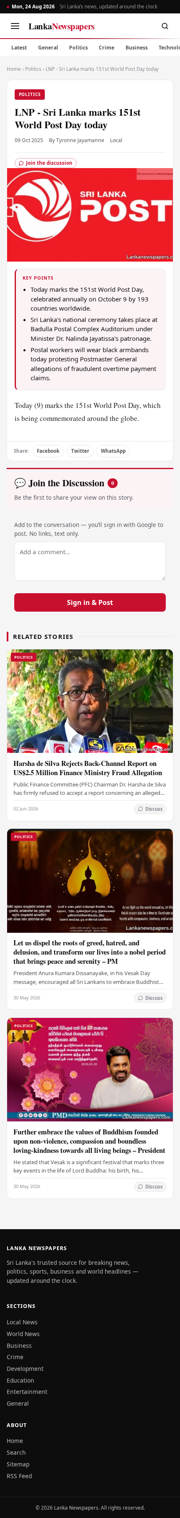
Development (25, 1369)
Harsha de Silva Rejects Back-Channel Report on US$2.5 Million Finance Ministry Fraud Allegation (87, 768)
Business (137, 47)
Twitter (80, 451)
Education (20, 1380)
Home (14, 69)
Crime (106, 47)
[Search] (165, 26)
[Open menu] (15, 26)
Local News (22, 1322)
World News (23, 1334)
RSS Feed (19, 1476)
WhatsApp (113, 451)
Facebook (48, 451)
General (48, 47)
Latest (19, 47)
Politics (78, 47)
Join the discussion (49, 163)
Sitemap (18, 1464)
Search (16, 1452)
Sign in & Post (90, 602)
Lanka (61, 26)
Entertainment (27, 1392)
